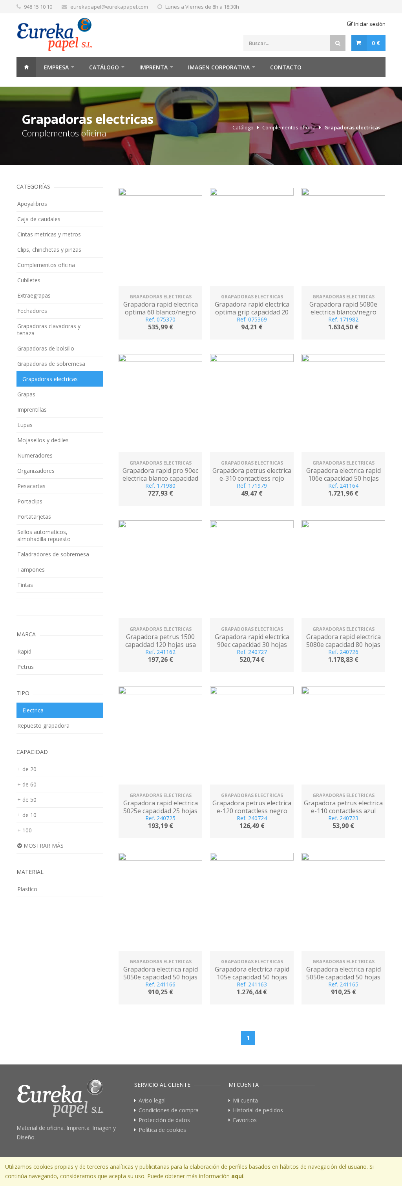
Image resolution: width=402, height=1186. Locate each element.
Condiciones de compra (169, 1110)
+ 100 (24, 830)
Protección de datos (164, 1120)
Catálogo (104, 67)
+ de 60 (27, 784)
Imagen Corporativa (219, 67)
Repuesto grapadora (43, 725)
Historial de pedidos (258, 1110)
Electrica (33, 710)
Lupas (25, 425)
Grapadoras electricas (352, 127)
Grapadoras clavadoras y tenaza (48, 329)
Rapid (24, 651)
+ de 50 (27, 799)
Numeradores (35, 455)
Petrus (25, 666)
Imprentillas (32, 409)
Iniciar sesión (369, 23)
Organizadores (36, 470)
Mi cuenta (245, 1100)
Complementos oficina (289, 127)
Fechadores (32, 310)
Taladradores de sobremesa (53, 554)
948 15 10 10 (38, 6)
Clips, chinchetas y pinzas (49, 249)
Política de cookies (162, 1129)
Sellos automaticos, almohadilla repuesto (44, 535)
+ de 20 (27, 769)
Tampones (31, 569)
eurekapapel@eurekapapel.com (109, 6)
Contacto (286, 67)
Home (26, 67)
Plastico (27, 889)
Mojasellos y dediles (43, 440)
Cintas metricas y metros (49, 234)
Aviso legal (152, 1100)
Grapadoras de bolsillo (45, 348)
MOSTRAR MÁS (43, 845)
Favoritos (245, 1120)
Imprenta (153, 67)
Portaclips (29, 501)
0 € (376, 43)
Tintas (25, 584)
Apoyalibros (32, 203)
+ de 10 (27, 815)
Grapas (26, 394)
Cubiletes (28, 280)
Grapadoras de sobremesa (51, 363)
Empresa (56, 67)
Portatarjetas (34, 516)
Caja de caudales (38, 219)
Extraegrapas (34, 295)
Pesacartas (31, 486)
